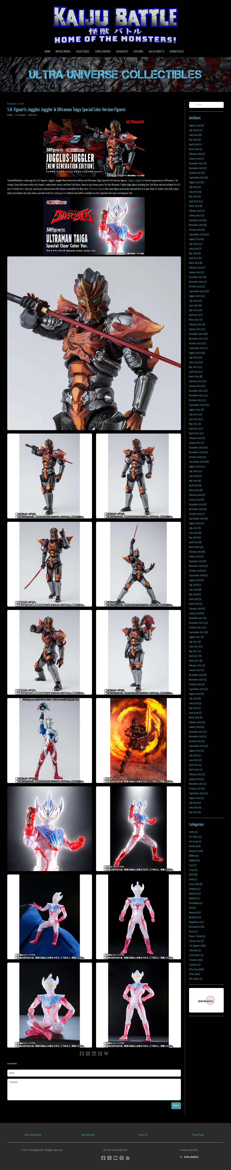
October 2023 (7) (197, 286)
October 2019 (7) (197, 514)
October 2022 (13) (197, 343)
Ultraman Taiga (96, 189)
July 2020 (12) (195, 471)
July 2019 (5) (195, 528)
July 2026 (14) (195, 130)
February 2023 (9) (197, 324)
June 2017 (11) (196, 646)
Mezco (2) (193, 931)
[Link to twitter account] (109, 1158)
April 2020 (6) (195, 485)
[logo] (115, 25)
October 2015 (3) (197, 741)
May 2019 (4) (195, 537)
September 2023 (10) (199, 291)
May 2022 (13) (195, 367)
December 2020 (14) (198, 447)
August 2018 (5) (196, 580)
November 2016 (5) (198, 679)
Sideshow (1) (195, 950)
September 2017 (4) (198, 632)
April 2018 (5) (195, 599)
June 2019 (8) (195, 533)
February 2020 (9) (197, 495)
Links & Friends (88, 1135)
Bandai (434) (195, 846)
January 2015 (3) (196, 779)
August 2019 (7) (196, 523)
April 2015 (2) (195, 765)
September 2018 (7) (198, 575)
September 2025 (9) (198, 177)
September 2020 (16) (199, 462)
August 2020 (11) (197, 466)
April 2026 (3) (195, 144)
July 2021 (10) (195, 414)
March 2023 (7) (195, 320)
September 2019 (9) (198, 518)
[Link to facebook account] (103, 1158)
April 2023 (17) (196, 315)
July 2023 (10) (195, 301)
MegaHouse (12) (196, 922)
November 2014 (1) (198, 784)
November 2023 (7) (198, 282)
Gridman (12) (195, 889)
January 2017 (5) (196, 670)
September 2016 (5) (198, 689)
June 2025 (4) (195, 192)
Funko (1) (193, 879)
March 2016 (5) (195, 717)
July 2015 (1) (195, 755)
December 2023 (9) (197, 277)
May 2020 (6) (195, 481)
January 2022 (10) (197, 386)
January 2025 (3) (196, 215)
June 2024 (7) (195, 248)
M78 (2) (192, 908)
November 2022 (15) (198, 338)
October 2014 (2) (197, 788)
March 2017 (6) (195, 661)
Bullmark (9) (194, 860)
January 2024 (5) (196, 272)
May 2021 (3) (195, 424)
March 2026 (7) (195, 149)
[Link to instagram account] (122, 1158)
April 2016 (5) (195, 713)
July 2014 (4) (195, 803)
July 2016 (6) (195, 698)
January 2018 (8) (196, 613)
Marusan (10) (195, 912)
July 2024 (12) (195, 244)
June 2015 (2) (195, 760)
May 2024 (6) (195, 253)
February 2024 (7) (197, 267)
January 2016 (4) (196, 727)
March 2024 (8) (195, 263)
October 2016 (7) (197, 684)
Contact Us (143, 1135)
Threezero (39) (196, 960)
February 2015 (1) (197, 774)
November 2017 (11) (198, 623)
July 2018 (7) (195, 585)
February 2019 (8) (197, 552)
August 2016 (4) (196, 694)
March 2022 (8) (195, 376)
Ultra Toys (32, 115)
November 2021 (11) (198, 395)
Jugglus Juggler (135, 180)
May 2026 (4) (195, 140)
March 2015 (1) (195, 769)
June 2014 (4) (195, 807)
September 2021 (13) (199, 405)
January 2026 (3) (196, 158)
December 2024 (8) (197, 220)
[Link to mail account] (128, 1158)
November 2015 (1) (198, 736)
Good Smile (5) (195, 884)
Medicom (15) (195, 917)
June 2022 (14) (196, 362)
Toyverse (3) (195, 964)
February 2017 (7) (197, 665)
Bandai (10, 115)
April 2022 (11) (196, 372)
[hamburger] (14, 5)
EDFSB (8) (193, 874)
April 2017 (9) (195, 656)
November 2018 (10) (198, 566)
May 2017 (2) (195, 651)
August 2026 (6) (196, 125)
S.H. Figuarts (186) (197, 946)
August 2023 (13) (197, 296)
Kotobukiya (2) (195, 903)
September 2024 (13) (199, 234)
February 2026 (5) (197, 154)
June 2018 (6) (195, 589)
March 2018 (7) (195, 604)
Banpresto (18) (196, 851)
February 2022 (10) (197, 381)
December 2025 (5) (197, 163)
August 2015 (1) (196, 750)
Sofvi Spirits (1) (196, 955)
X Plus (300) (194, 974)
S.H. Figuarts (20, 115)
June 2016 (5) (195, 703)
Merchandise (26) (196, 927)
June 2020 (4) (195, 476)
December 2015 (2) (197, 732)
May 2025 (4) (195, 196)
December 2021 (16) (198, 391)
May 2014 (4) (195, 812)
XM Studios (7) (195, 979)
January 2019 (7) (196, 556)
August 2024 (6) (196, 239)
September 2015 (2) (198, 746)
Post (176, 1105)
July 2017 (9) (195, 642)
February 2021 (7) (197, 438)
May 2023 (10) (195, 310)
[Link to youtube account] (115, 1158)
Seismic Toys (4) (196, 941)
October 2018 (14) (197, 571)
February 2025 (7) (197, 211)
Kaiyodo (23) (195, 893)
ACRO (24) (193, 832)
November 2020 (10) (198, 452)
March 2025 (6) (195, 206)
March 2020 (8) (195, 490)
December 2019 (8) (197, 504)
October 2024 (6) (197, 230)
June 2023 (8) (195, 305)
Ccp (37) (193, 865)
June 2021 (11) (196, 419)
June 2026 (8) (195, 135)
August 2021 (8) (196, 409)
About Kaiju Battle (33, 1135)
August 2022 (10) (197, 353)
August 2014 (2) (196, 798)
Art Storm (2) (195, 841)
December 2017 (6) (197, 618)
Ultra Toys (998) (196, 969)
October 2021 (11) (197, 400)
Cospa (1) (193, 870)
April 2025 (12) (196, 201)
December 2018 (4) (197, 561)
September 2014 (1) (198, 793)
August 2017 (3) (196, 637)
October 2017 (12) (197, 627)
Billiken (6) (194, 856)
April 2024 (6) (195, 258)
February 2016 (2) (197, 722)
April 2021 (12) (196, 428)
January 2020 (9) (196, 499)
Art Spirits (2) (195, 837)
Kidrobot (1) (194, 898)
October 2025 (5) (197, 173)
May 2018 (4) (195, 594)
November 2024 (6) (198, 225)
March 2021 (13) (196, 433)
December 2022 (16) (198, 334)
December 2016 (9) (197, 675)
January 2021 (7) (196, 443)
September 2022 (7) (198, 348)
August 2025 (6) (196, 182)
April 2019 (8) (195, 542)
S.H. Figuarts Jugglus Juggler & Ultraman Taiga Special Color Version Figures (66, 109)
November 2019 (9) (198, 509)
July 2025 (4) (195, 187)
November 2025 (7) (198, 168)
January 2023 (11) (197, 329)
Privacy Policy (198, 1135)
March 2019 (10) (196, 547)
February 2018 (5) (197, 608)
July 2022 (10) (195, 357)
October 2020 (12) (197, 457)
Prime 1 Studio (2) (197, 936)
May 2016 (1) (195, 708)
